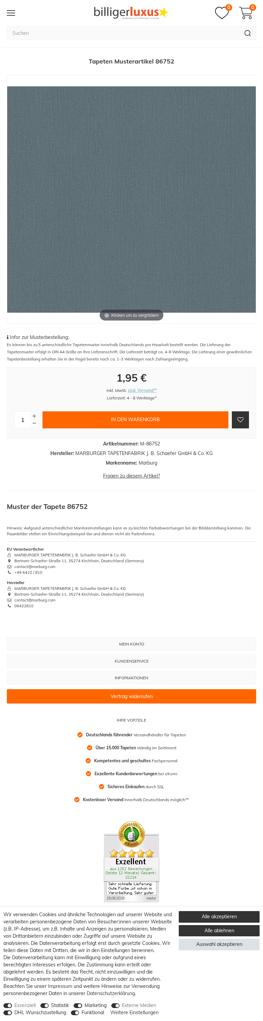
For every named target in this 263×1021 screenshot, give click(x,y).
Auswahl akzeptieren (219, 944)
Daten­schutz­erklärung (111, 993)
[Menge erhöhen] (34, 416)
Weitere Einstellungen (134, 1012)
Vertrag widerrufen (132, 696)
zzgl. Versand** (142, 390)
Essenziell (25, 1005)
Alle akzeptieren (219, 916)
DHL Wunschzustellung (40, 1012)
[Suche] (247, 33)
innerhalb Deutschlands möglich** (136, 799)
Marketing (96, 1005)
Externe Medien (139, 1005)
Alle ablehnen (219, 930)
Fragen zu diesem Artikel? (131, 476)
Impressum (60, 986)
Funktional (93, 1012)
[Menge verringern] (34, 423)
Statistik (60, 1005)
